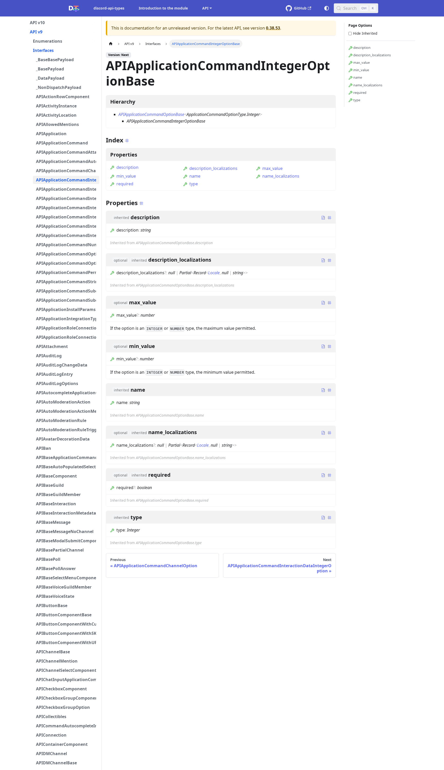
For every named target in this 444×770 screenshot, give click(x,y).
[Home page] (111, 44)
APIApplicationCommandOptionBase (151, 114)
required (124, 184)
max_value (272, 168)
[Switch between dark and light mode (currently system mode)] (326, 8)
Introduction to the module (163, 8)
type (193, 184)
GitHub (300, 8)
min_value (126, 176)
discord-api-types (109, 8)
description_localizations (213, 168)
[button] (63, 23)
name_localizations (280, 176)
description (127, 167)
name (194, 176)
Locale (214, 273)
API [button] (205, 8)
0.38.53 (273, 28)
